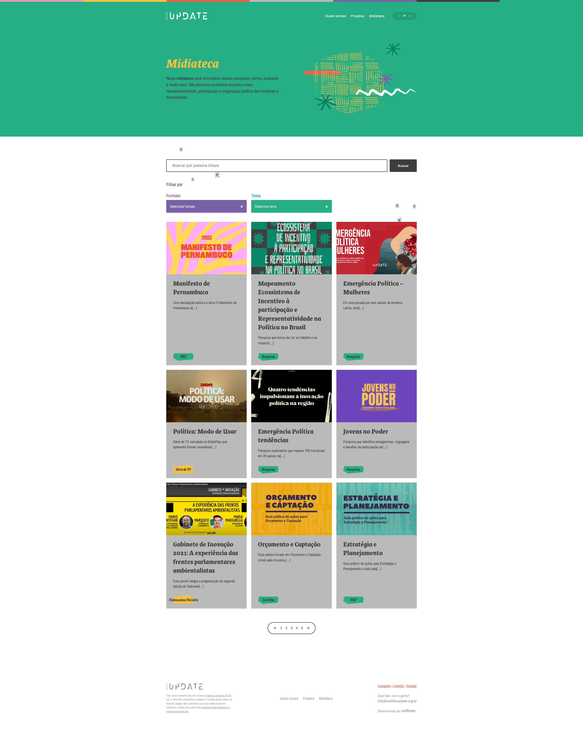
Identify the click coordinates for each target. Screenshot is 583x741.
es (399, 16)
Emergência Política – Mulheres (373, 287)
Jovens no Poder (365, 431)
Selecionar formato (182, 206)
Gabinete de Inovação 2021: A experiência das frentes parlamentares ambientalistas (205, 557)
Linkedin (398, 685)
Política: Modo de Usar (204, 431)
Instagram (384, 685)
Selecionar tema (265, 206)
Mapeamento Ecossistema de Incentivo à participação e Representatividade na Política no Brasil (289, 305)
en (410, 16)
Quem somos (335, 16)
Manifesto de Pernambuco (191, 287)
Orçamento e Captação (289, 544)
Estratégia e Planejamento (363, 548)
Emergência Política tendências (286, 435)
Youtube (411, 685)
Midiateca (376, 16)
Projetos (357, 16)
